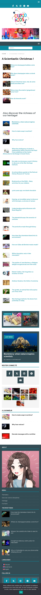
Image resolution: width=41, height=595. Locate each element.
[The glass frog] (7, 397)
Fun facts (4, 503)
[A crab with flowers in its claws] (24, 392)
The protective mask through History (24, 226)
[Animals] (6, 141)
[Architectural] (6, 123)
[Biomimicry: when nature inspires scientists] (20, 342)
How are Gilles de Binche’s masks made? (25, 244)
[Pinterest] (24, 6)
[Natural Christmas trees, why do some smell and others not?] (6, 84)
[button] (38, 1)
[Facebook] (13, 6)
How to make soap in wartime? (22, 131)
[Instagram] (20, 6)
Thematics (5, 494)
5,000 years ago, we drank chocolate (24, 190)
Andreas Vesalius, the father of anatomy (25, 281)
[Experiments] (6, 436)
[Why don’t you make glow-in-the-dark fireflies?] (16, 391)
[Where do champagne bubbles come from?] (6, 67)
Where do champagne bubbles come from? (25, 522)
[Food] (6, 192)
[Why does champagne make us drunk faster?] (6, 75)
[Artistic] (6, 150)
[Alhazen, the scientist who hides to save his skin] (6, 533)
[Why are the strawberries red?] (33, 391)
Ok (21, 592)
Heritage (4, 500)
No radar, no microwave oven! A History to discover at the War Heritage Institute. (24, 163)
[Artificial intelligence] (6, 300)
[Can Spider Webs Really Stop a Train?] (32, 319)
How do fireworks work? (18, 98)
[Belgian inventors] (6, 219)
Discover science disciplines (10, 497)
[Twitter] (16, 6)
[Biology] (6, 173)
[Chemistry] (6, 132)
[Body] (6, 200)
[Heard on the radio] (6, 162)
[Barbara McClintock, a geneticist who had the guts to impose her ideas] (24, 397)
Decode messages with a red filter (23, 434)
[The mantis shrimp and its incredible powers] (16, 397)
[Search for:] (20, 48)
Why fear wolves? (18, 140)
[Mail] (28, 6)
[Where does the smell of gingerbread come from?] (6, 92)
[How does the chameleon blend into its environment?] (6, 514)
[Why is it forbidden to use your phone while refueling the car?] (6, 552)
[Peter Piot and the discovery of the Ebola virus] (20, 403)
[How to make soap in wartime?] (12, 319)
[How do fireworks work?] (6, 100)
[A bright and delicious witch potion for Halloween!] (6, 543)
